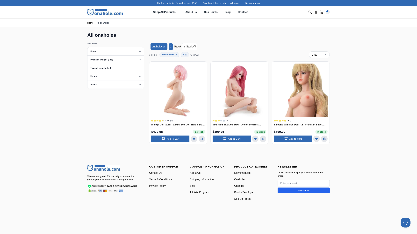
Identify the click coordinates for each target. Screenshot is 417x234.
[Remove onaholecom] (176, 55)
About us (191, 12)
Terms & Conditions (160, 179)
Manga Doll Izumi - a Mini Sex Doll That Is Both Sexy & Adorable (178, 124)
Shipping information (202, 179)
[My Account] (316, 12)
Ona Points (211, 12)
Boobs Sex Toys (243, 192)
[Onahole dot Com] (105, 12)
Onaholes (239, 179)
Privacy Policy (157, 185)
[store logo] (103, 168)
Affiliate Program (199, 192)
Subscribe (303, 190)
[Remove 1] (186, 55)
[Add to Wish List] (194, 139)
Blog (228, 12)
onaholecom (159, 46)
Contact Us (155, 172)
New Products (242, 172)
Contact (243, 12)
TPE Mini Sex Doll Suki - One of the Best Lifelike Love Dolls (236, 124)
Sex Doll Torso (242, 198)
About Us (195, 172)
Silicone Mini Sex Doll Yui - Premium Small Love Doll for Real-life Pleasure (298, 124)
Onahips (239, 185)
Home (90, 22)
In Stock (189, 46)
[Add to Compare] (202, 139)
